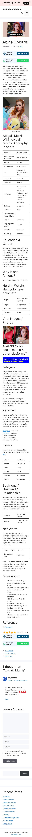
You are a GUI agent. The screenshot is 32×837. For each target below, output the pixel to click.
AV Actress (9, 651)
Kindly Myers (7, 824)
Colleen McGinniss (9, 809)
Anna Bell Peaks (8, 806)
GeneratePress (16, 834)
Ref (4, 454)
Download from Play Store (13, 361)
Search (24, 773)
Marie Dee (6, 796)
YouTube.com (7, 627)
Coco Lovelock (10, 653)
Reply (7, 699)
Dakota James (8, 821)
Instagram (6, 431)
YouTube (6, 433)
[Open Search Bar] (22, 13)
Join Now (23, 53)
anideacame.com (12, 9)
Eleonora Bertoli (8, 799)
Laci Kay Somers (9, 812)
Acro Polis (8, 656)
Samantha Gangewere (11, 818)
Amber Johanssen (9, 803)
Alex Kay (6, 815)
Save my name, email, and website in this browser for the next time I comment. (15, 753)
